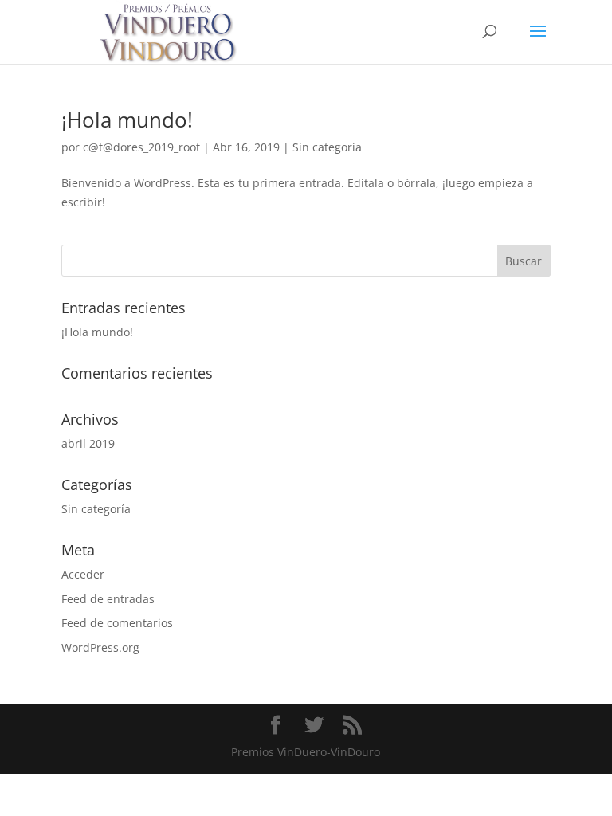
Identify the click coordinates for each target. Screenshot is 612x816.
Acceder (82, 574)
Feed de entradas (108, 598)
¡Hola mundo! (127, 119)
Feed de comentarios (117, 622)
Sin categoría (327, 147)
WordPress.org (100, 647)
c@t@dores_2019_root (141, 147)
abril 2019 (88, 443)
